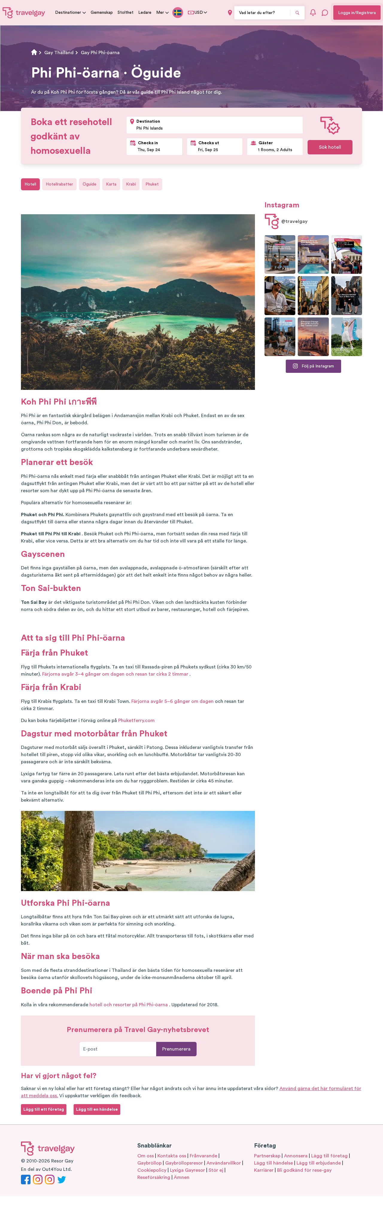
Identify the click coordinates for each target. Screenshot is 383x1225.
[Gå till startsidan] (23, 12)
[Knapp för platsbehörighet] (230, 13)
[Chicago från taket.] (280, 336)
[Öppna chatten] (325, 12)
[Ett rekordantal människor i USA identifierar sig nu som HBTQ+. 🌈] (346, 254)
